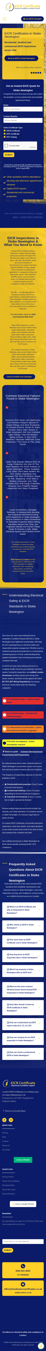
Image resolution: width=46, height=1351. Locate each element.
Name (5, 105)
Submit (9, 155)
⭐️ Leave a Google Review (23, 1204)
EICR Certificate (13, 131)
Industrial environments (17, 797)
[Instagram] (11, 1120)
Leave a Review (23, 1160)
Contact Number (10, 116)
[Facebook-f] (4, 1120)
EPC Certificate (13, 134)
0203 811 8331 (23, 1271)
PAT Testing (12, 137)
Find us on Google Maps (15, 1111)
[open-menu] (4, 19)
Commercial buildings (16, 791)
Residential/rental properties (19, 784)
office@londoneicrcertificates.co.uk (23, 1289)
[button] (41, 1346)
